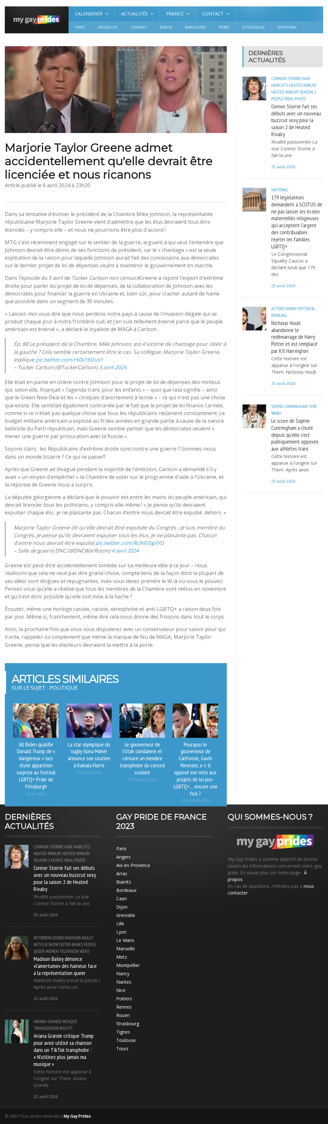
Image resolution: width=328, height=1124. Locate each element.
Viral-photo (295, 99)
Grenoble (125, 915)
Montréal (287, 27)
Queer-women (46, 951)
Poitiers (124, 998)
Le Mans (125, 940)
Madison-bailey (79, 938)
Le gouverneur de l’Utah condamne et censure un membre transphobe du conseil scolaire (142, 758)
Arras (121, 873)
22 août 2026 (46, 998)
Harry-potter (297, 309)
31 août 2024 (89, 772)
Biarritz (123, 882)
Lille (120, 923)
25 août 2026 (283, 167)
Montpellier (128, 965)
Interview (42, 938)
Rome (224, 27)
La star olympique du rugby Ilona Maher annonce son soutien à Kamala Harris (89, 754)
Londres (138, 27)
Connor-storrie (286, 78)
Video (84, 951)
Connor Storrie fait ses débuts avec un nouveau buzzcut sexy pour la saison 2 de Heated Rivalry (296, 120)
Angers (123, 857)
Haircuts (279, 85)
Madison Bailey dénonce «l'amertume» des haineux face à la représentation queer (65, 966)
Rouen (123, 1015)
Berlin (166, 27)
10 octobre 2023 (195, 800)
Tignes (123, 1032)
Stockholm (253, 27)
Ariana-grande (48, 1021)
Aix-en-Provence (133, 865)
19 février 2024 (142, 779)
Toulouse (126, 1040)
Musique (69, 1021)
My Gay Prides (77, 1116)
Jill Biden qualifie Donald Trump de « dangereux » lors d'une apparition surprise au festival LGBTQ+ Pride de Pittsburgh (36, 765)
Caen (121, 898)
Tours (122, 1048)
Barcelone (195, 27)
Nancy (122, 973)
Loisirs (58, 938)
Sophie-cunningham (289, 406)
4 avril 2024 (125, 550)
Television (69, 951)
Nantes (123, 982)
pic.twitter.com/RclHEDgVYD (129, 542)
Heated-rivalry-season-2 (293, 92)
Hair (306, 78)
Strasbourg (127, 1023)
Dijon (121, 907)
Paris (80, 27)
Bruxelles (107, 27)
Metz (121, 957)
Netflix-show (46, 944)
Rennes (124, 1007)
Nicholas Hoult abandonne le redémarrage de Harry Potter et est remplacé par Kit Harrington (294, 336)
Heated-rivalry (302, 85)
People (277, 99)
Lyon (121, 932)
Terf (313, 406)
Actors (277, 309)
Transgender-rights (53, 1028)
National (279, 190)
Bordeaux (126, 890)
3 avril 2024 (112, 367)
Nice (121, 990)
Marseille (125, 948)
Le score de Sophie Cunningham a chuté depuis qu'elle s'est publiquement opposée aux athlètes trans (294, 434)
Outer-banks (71, 944)
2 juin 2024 (36, 793)
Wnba (276, 413)
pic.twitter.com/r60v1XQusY (69, 359)
